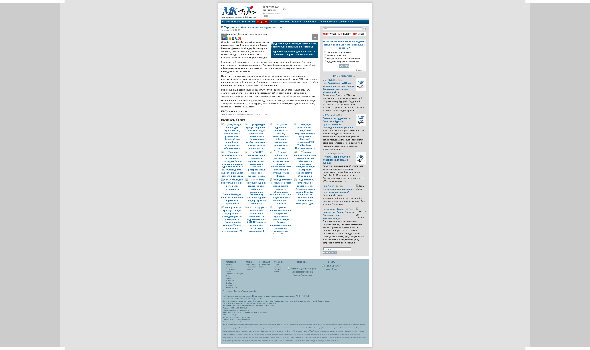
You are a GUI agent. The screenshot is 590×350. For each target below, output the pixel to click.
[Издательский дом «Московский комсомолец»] (302, 269)
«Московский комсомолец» (282, 296)
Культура (296, 22)
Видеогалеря (251, 267)
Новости (239, 22)
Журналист (231, 114)
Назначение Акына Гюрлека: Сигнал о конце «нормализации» (339, 215)
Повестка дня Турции (334, 209)
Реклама (277, 269)
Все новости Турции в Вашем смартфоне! (241, 291)
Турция (250, 114)
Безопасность (311, 22)
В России (229, 267)
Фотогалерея (231, 285)
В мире (228, 271)
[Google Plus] (239, 39)
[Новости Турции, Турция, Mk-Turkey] (331, 266)
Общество (262, 22)
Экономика (285, 22)
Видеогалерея (231, 288)
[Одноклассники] (230, 39)
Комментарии (345, 22)
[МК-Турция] (240, 11)
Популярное (230, 269)
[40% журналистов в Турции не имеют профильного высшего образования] (282, 180)
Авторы (262, 267)
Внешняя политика (336, 55)
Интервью (230, 281)
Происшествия (329, 22)
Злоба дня (230, 283)
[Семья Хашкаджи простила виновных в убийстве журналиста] (233, 180)
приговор (258, 114)
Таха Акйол (328, 186)
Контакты (277, 267)
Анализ (228, 278)
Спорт (228, 276)
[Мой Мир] (233, 39)
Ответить (344, 66)
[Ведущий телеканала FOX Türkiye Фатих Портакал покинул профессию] (306, 124)
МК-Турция (227, 22)
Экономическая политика (339, 52)
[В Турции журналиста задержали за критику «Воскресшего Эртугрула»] (282, 124)
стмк (265, 114)
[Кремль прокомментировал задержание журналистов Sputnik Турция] (281, 207)
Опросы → (360, 70)
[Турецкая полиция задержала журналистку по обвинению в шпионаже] (306, 152)
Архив (276, 271)
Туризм (273, 22)
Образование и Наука (234, 274)
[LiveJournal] (236, 39)
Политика (250, 22)
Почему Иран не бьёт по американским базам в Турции (336, 160)
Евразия (229, 264)
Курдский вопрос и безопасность (343, 62)
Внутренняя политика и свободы (343, 58)
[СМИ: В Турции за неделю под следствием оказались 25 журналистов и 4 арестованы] (258, 207)
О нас (276, 264)
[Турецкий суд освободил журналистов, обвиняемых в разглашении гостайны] (233, 124)
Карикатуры (250, 269)
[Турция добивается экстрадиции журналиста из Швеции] (282, 152)
